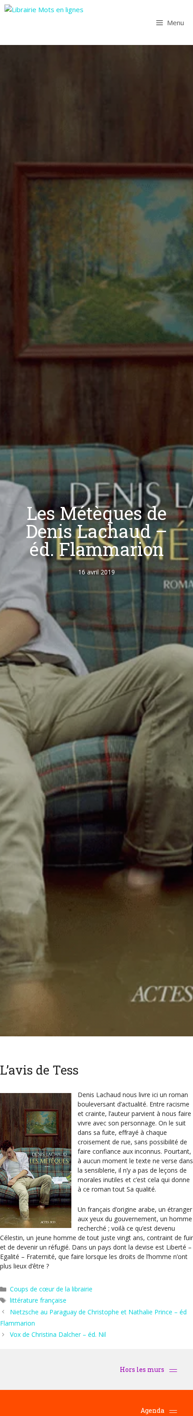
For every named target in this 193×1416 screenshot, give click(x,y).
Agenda (152, 1410)
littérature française (38, 1300)
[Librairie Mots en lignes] (43, 22)
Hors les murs (143, 1369)
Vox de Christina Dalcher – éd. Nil (58, 1334)
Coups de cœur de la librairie (51, 1289)
